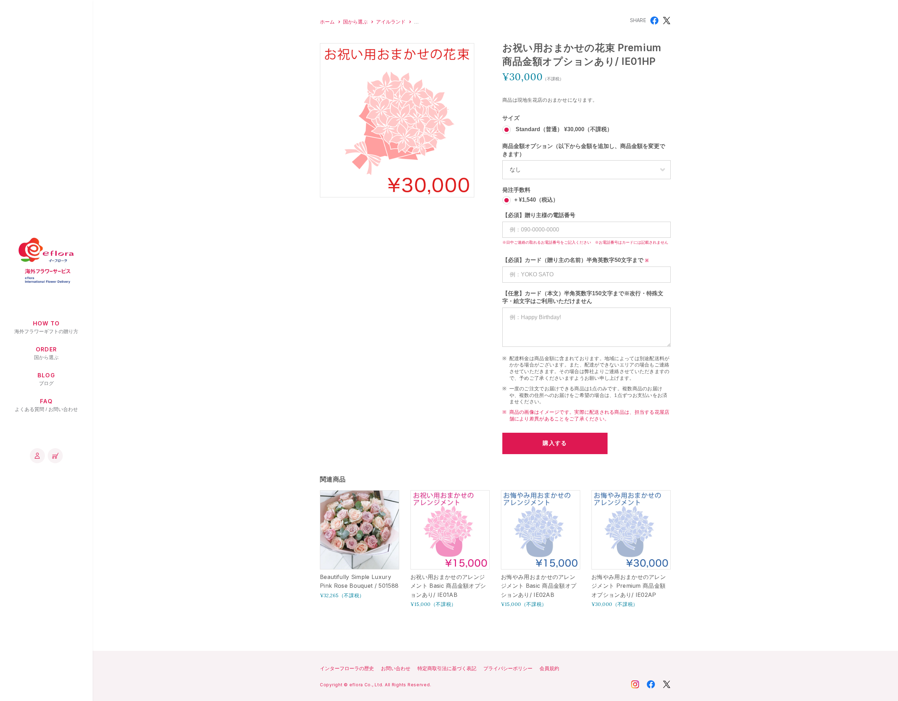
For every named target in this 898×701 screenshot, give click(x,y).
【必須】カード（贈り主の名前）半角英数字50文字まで (572, 260)
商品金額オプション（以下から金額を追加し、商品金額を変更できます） (583, 150)
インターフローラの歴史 (347, 668)
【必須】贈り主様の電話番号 (538, 215)
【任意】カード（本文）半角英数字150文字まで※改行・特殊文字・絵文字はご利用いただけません (582, 297)
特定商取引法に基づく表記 (446, 668)
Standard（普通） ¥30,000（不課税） (563, 130)
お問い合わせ (395, 668)
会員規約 (549, 668)
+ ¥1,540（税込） (536, 200)
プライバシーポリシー (507, 668)
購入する (555, 443)
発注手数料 (516, 190)
